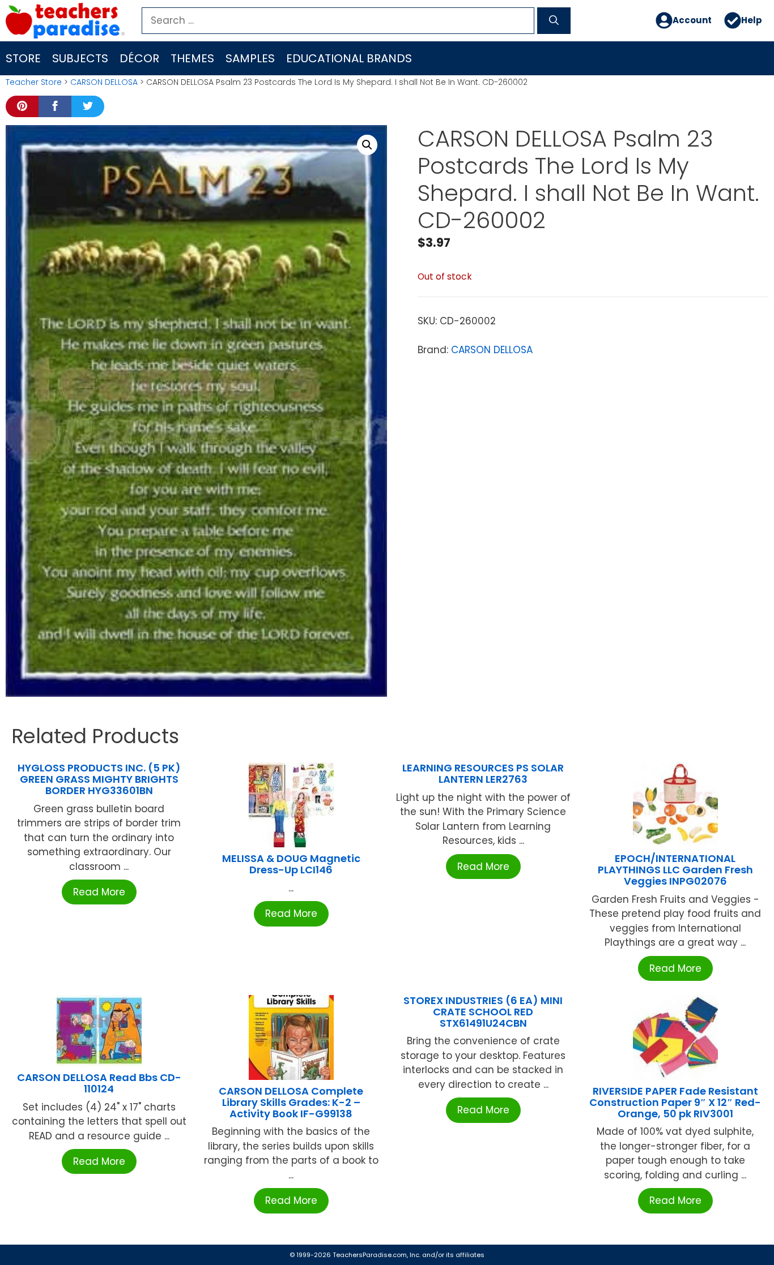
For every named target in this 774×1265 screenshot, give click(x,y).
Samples (250, 58)
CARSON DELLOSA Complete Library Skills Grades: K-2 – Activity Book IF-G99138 (291, 1102)
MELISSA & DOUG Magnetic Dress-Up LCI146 (291, 864)
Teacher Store (34, 82)
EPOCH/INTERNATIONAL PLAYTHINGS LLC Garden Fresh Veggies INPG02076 (675, 869)
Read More (99, 892)
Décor (139, 58)
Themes (192, 58)
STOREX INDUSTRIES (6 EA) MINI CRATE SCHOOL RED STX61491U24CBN (483, 1011)
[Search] (554, 21)
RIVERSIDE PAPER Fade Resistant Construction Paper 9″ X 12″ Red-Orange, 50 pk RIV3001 (675, 1102)
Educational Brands (349, 58)
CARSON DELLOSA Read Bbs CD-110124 (99, 1083)
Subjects (80, 58)
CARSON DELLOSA (104, 82)
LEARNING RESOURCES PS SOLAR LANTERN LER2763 (483, 773)
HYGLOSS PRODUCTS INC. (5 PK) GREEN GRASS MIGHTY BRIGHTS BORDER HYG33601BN (99, 779)
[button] (367, 145)
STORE (23, 58)
